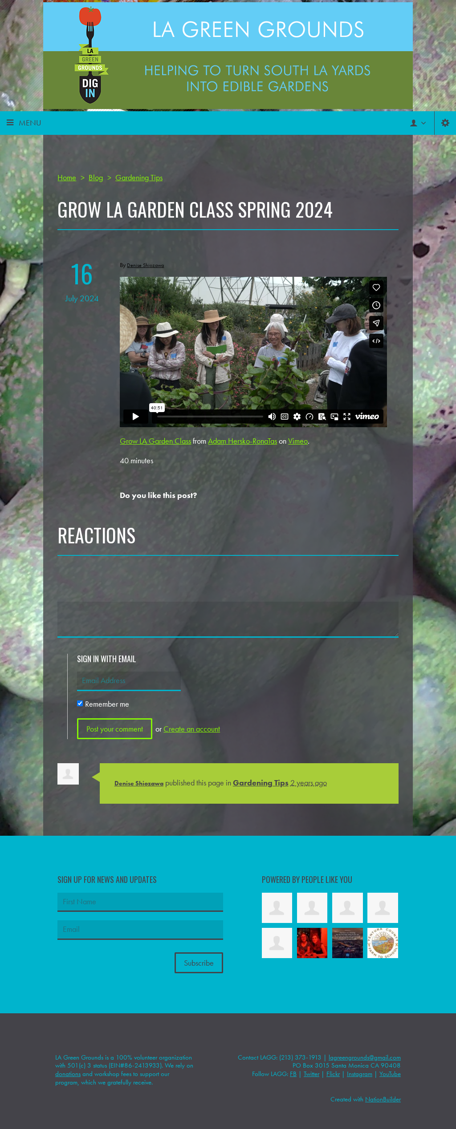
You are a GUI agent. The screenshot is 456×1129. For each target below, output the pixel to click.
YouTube (390, 1073)
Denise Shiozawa (138, 783)
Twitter (311, 1073)
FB (293, 1073)
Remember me (107, 704)
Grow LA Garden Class (155, 441)
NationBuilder (383, 1099)
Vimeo (298, 441)
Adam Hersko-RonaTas (242, 441)
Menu (30, 122)
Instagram (359, 1073)
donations (68, 1073)
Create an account (191, 729)
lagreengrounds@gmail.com (365, 1057)
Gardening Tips (261, 782)
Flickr (333, 1073)
